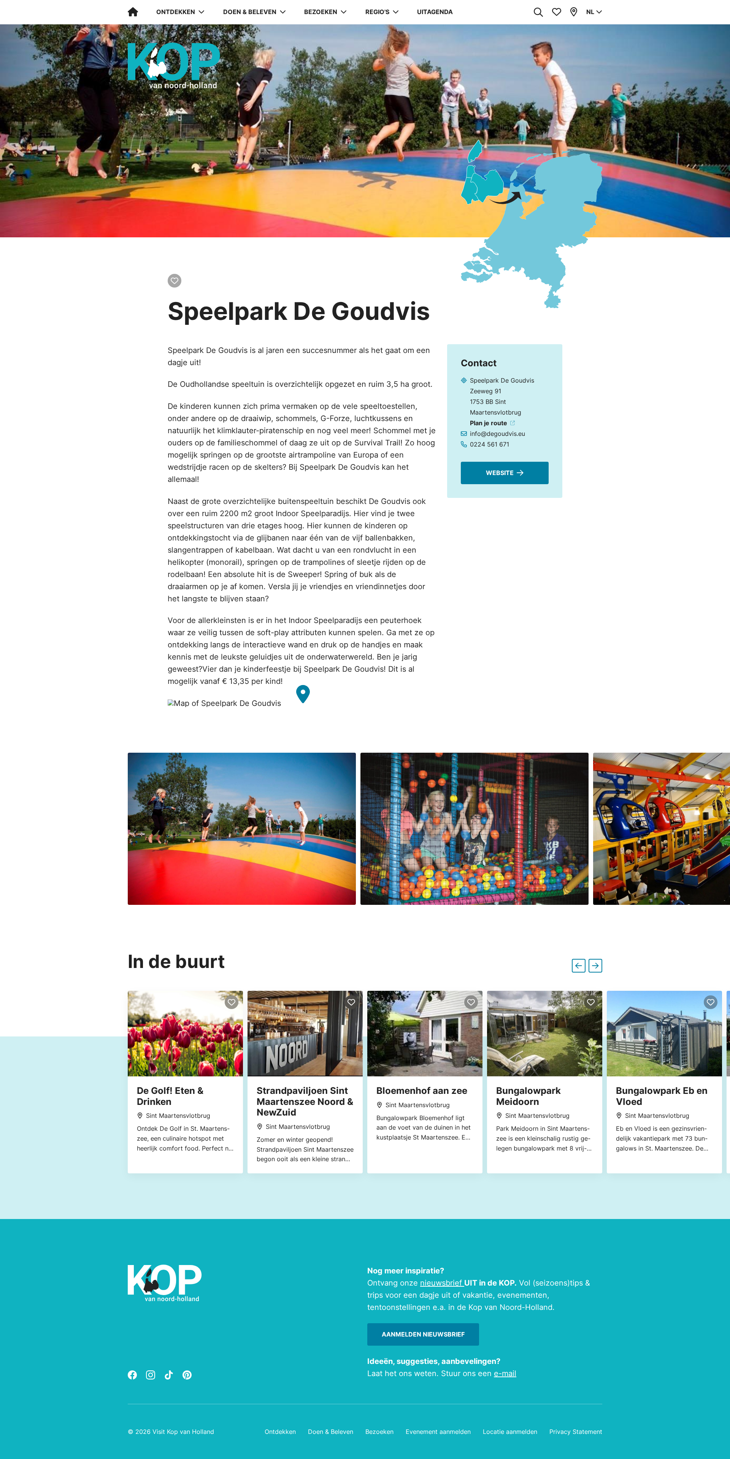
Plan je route (488, 423)
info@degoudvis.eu (497, 433)
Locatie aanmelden (510, 1431)
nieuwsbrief (442, 1282)
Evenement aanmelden (438, 1431)
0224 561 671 (489, 444)
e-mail (505, 1373)
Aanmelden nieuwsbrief (423, 1334)
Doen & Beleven (330, 1431)
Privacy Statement (575, 1431)
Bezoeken (379, 1431)
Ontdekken (280, 1431)
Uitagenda (435, 12)
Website (500, 473)
